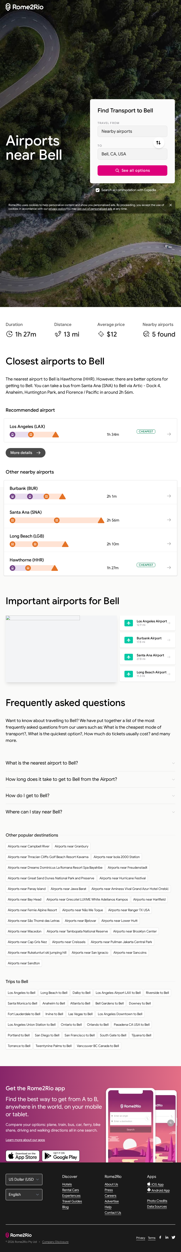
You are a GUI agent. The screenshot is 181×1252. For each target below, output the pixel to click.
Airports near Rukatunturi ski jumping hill (37, 952)
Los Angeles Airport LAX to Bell (118, 993)
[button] (132, 170)
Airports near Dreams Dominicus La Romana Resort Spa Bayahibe (55, 867)
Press (109, 1190)
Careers (110, 1195)
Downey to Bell (140, 1003)
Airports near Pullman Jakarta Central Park (121, 942)
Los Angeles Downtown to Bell (120, 1014)
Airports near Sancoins (130, 952)
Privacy (140, 1237)
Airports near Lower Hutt (119, 921)
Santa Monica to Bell (22, 1003)
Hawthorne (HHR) (27, 560)
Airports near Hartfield (149, 899)
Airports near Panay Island (26, 889)
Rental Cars (70, 1190)
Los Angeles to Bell (21, 993)
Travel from (108, 123)
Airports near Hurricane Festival (122, 878)
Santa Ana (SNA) (26, 512)
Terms (152, 1237)
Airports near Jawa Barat (68, 889)
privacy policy (57, 208)
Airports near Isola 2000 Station (117, 857)
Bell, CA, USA (114, 154)
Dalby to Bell (81, 993)
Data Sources (157, 1206)
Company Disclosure (55, 1241)
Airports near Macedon (24, 931)
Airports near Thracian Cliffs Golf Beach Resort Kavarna (48, 857)
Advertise (112, 1201)
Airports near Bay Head (24, 899)
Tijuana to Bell (141, 1035)
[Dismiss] (171, 205)
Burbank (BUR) (24, 488)
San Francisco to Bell (80, 1035)
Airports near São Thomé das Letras (34, 921)
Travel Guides (72, 1201)
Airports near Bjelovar (80, 921)
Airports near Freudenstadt (127, 867)
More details (21, 452)
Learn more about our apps (25, 1140)
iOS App (157, 1184)
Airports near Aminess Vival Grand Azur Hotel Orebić (130, 889)
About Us (111, 1184)
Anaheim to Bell (53, 1003)
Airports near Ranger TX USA (129, 910)
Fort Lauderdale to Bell (24, 1014)
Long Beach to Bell (54, 993)
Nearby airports (117, 131)
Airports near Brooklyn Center (135, 931)
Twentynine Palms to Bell (54, 1046)
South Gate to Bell (113, 1035)
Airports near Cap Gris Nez (27, 942)
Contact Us (113, 1212)
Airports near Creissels (69, 942)
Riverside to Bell (157, 993)
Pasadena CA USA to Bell (132, 1024)
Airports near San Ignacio (90, 952)
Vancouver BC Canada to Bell (98, 1046)
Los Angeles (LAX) (27, 426)
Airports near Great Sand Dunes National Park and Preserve (51, 878)
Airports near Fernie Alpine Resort (32, 910)
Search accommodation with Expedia (128, 190)
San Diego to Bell (47, 1035)
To (100, 145)
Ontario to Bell (71, 1024)
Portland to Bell (19, 1035)
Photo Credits (157, 1201)
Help (108, 1207)
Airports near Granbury (71, 846)
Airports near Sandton (24, 963)
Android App (160, 1190)
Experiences (71, 1195)
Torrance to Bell (19, 1046)
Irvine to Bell (54, 1014)
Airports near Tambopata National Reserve (77, 931)
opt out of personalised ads (94, 208)
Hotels (67, 1184)
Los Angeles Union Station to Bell (32, 1024)
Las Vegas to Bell (80, 1014)
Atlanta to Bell (80, 1003)
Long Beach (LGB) (27, 536)
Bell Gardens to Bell (109, 1003)
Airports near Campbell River (28, 846)
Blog (65, 1207)
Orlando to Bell (98, 1024)
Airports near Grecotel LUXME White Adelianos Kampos (87, 899)
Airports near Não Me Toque (82, 910)
